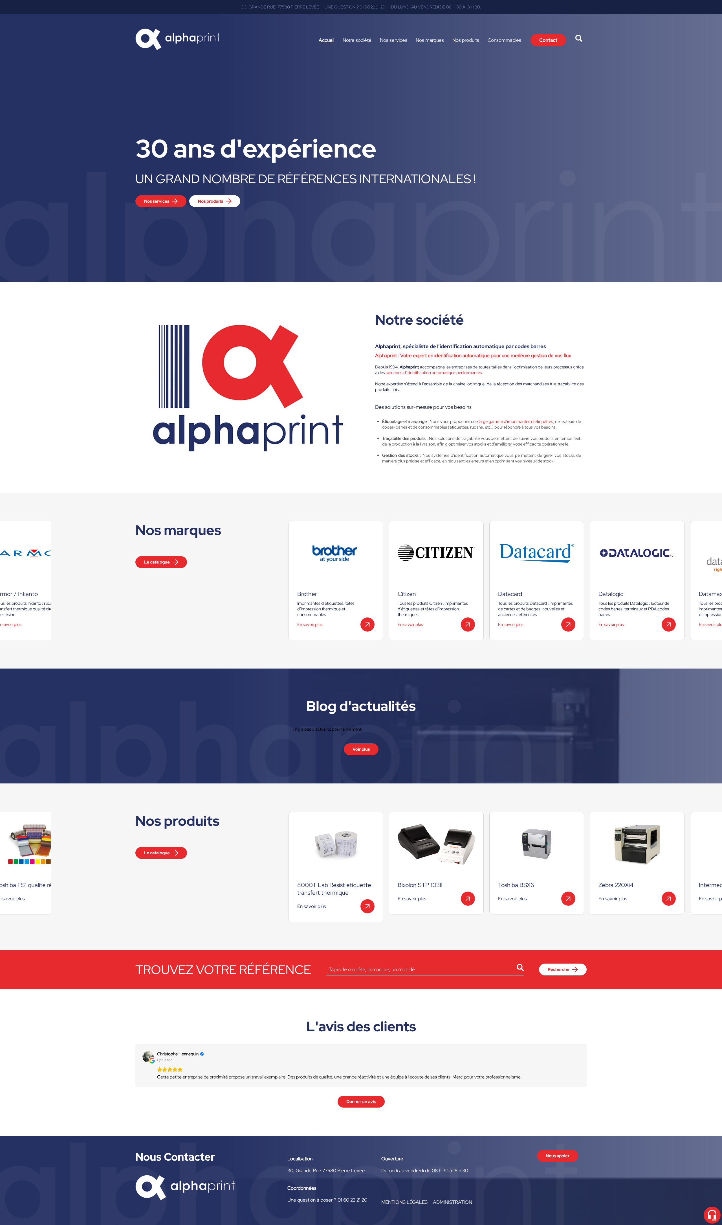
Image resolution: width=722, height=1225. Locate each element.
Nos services (393, 40)
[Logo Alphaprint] (177, 40)
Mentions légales (404, 1202)
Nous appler (557, 1156)
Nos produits (465, 40)
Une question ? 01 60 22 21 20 (355, 7)
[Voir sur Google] (148, 1056)
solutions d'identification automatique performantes (434, 372)
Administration (452, 1202)
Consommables (504, 40)
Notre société (357, 40)
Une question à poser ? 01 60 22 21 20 (327, 1200)
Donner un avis (361, 1101)
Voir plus (361, 749)
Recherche (558, 969)
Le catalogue (157, 562)
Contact (548, 40)
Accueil (326, 40)
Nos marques (430, 40)
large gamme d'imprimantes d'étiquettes (516, 421)
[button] (135, 1065)
